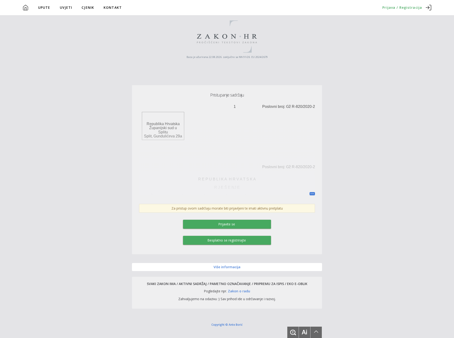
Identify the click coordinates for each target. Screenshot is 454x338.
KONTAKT (113, 7)
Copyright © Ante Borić (227, 324)
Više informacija (227, 267)
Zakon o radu (239, 291)
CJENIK (88, 7)
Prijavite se (226, 224)
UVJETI (66, 7)
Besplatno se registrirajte (226, 240)
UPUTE (44, 7)
